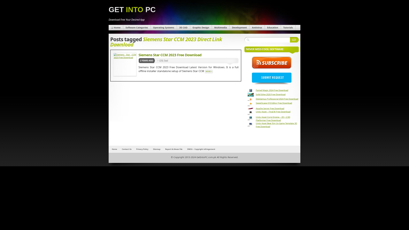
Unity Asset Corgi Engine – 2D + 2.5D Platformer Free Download (273, 119)
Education (272, 27)
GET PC (132, 10)
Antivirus (257, 27)
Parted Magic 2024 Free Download (272, 90)
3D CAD (183, 27)
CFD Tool (163, 60)
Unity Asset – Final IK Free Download (273, 111)
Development (239, 27)
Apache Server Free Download (270, 108)
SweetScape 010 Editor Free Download (274, 103)
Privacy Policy (142, 149)
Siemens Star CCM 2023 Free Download (170, 54)
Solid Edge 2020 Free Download (271, 94)
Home (117, 27)
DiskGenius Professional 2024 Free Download (277, 98)
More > (209, 71)
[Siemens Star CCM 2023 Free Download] (125, 64)
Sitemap (156, 149)
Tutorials (288, 27)
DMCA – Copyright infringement (201, 149)
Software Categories (137, 27)
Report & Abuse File (173, 149)
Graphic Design (201, 27)
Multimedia (220, 27)
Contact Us (126, 149)
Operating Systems (163, 27)
